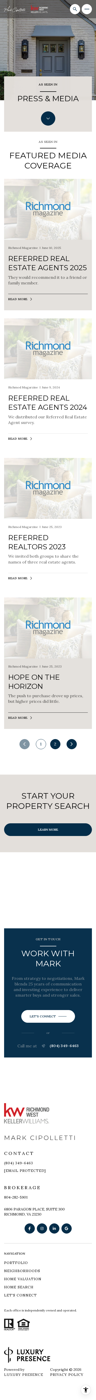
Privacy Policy (66, 1374)
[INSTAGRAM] (42, 1228)
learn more (48, 829)
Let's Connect (20, 1295)
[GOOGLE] (66, 1228)
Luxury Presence (23, 1374)
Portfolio (16, 1262)
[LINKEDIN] (54, 1228)
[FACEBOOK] (30, 1228)
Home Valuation (22, 1279)
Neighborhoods (22, 1271)
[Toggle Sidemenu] (87, 9)
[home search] (75, 9)
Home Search (19, 1287)
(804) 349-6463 (64, 1046)
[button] (48, 1016)
